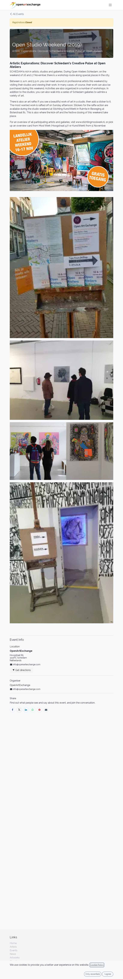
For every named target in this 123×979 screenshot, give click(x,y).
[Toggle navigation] (110, 5)
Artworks (15, 957)
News (13, 954)
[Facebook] (12, 710)
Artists (13, 946)
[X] (19, 710)
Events (13, 950)
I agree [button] (107, 974)
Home (13, 943)
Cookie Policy (97, 965)
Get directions (23, 670)
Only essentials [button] (92, 974)
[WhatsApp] (32, 710)
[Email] (46, 710)
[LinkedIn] (26, 710)
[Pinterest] (39, 710)
